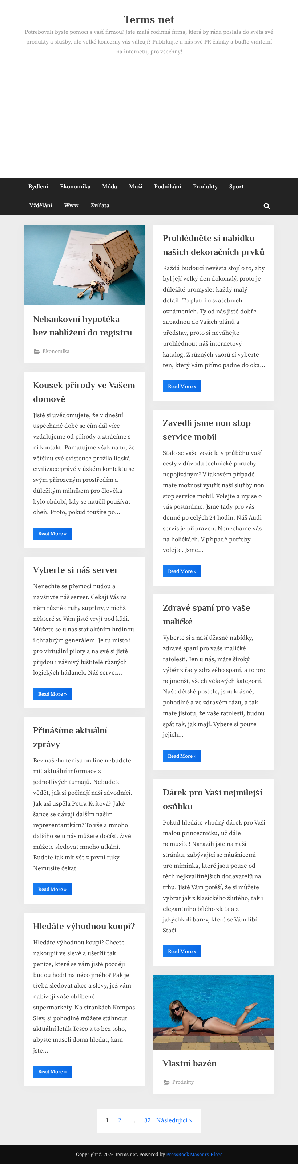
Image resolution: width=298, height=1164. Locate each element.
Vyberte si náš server (75, 570)
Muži (135, 186)
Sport (236, 186)
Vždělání (40, 205)
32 (147, 1120)
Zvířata (100, 205)
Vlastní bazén (190, 1063)
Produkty (205, 186)
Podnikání (167, 186)
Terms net (149, 19)
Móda (109, 186)
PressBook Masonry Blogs (194, 1155)
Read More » (184, 387)
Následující (172, 1120)
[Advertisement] (149, 111)
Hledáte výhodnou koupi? (84, 926)
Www (71, 205)
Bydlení (38, 186)
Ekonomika (75, 186)
